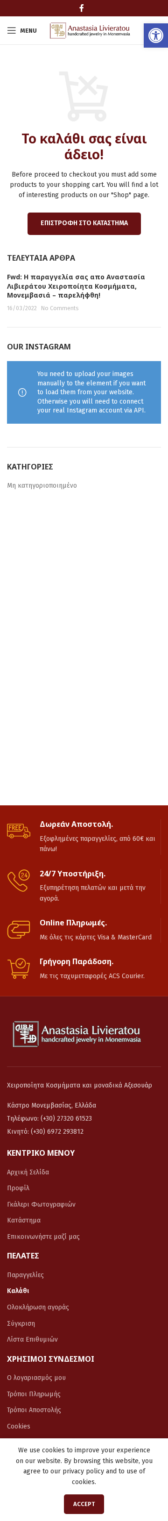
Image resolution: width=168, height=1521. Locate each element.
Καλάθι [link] (18, 1291)
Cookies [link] (18, 1426)
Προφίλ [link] (18, 1188)
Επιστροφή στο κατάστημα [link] (84, 223)
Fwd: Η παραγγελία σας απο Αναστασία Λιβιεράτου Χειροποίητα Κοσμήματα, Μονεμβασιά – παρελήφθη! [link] (76, 285)
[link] (156, 35)
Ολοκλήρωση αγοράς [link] (38, 1307)
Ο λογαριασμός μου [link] (36, 1378)
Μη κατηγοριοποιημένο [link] (42, 486)
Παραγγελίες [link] (25, 1275)
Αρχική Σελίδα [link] (28, 1172)
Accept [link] (84, 1503)
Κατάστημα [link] (24, 1220)
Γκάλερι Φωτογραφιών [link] (41, 1204)
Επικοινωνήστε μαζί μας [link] (43, 1237)
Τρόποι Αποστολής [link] (34, 1410)
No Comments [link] (60, 308)
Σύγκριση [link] (21, 1324)
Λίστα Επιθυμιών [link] (32, 1339)
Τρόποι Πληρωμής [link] (34, 1394)
